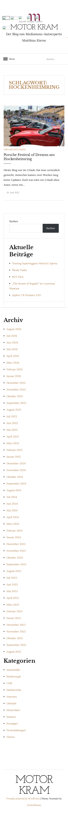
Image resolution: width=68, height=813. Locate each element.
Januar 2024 (14, 537)
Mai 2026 (12, 349)
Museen (11, 716)
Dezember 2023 (16, 544)
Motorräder (13, 710)
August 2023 (14, 571)
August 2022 (14, 651)
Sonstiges (12, 723)
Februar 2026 (14, 369)
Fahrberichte (14, 690)
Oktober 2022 (15, 638)
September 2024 (16, 483)
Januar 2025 (14, 456)
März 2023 (13, 604)
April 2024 (13, 517)
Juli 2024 (12, 497)
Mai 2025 (12, 429)
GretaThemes (34, 805)
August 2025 (14, 409)
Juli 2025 (12, 416)
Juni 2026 (12, 342)
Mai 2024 (12, 510)
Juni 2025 (12, 423)
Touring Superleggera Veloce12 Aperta (34, 263)
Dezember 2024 (16, 463)
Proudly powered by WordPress (23, 798)
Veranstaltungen (15, 149)
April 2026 (13, 356)
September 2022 (16, 645)
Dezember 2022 (16, 624)
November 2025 (16, 389)
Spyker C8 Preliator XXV (26, 295)
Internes (12, 696)
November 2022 (16, 631)
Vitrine (11, 737)
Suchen (13, 221)
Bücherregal (14, 676)
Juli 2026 (12, 335)
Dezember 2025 (16, 382)
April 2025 (13, 436)
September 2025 (16, 403)
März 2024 (13, 523)
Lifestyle (12, 703)
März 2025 (13, 443)
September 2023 (16, 564)
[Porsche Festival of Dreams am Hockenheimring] (34, 125)
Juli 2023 (12, 577)
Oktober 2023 (15, 557)
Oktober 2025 (15, 396)
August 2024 (14, 490)
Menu (11, 59)
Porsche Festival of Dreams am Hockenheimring (29, 157)
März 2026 (13, 362)
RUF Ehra (17, 276)
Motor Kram (34, 785)
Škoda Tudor (19, 270)
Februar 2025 (14, 450)
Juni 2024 (12, 503)
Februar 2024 (14, 530)
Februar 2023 (14, 611)
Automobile (13, 669)
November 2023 (16, 550)
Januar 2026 (14, 376)
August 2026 (14, 329)
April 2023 (13, 598)
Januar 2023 (14, 618)
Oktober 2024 (15, 476)
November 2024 (16, 470)
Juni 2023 (12, 584)
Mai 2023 (12, 591)
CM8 (9, 683)
